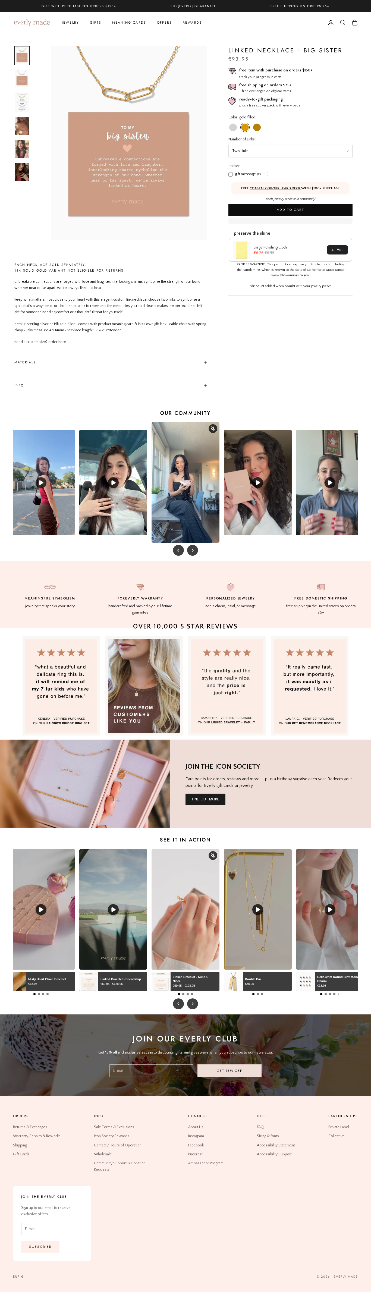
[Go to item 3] (22, 102)
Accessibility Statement (276, 1145)
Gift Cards (21, 1154)
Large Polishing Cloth (270, 248)
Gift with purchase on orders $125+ (79, 6)
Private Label (338, 1127)
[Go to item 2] (22, 78)
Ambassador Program (206, 1163)
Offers (164, 22)
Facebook (196, 1145)
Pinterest (195, 1154)
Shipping (20, 1145)
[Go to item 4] (22, 126)
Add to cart (290, 210)
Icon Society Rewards (111, 1136)
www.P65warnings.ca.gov (290, 275)
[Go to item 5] (22, 149)
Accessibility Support (274, 1154)
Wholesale (103, 1154)
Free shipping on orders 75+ (300, 6)
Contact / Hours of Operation (118, 1145)
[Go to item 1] (22, 55)
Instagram (196, 1136)
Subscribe (40, 1247)
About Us (195, 1127)
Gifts (95, 22)
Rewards (192, 22)
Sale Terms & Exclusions (114, 1127)
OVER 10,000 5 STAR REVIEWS (185, 626)
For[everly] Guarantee (193, 6)
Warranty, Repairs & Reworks (37, 1136)
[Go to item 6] (22, 172)
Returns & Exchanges (30, 1127)
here (62, 342)
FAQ (260, 1127)
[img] (144, 686)
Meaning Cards (129, 22)
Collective (336, 1136)
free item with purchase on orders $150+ (276, 70)
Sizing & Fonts (268, 1136)
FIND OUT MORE (205, 799)
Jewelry (70, 22)
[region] (129, 143)
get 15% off (229, 1071)
